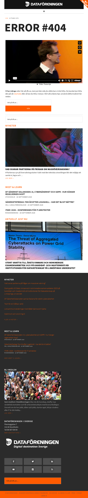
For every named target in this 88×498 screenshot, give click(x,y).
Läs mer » (9, 178)
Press (73, 493)
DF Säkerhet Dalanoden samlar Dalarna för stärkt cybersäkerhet (29, 299)
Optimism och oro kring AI (14, 314)
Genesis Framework (41, 493)
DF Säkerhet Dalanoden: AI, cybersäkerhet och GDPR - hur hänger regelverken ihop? (40, 193)
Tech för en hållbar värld (13, 304)
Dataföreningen (44, 4)
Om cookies (53, 493)
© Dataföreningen (11, 493)
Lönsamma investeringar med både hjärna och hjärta (25, 309)
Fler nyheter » (11, 320)
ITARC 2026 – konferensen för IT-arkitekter (27, 210)
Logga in (44, 496)
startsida (17, 93)
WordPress (29, 493)
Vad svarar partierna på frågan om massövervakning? (37, 169)
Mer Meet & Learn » (12, 358)
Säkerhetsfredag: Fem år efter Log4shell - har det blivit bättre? (39, 202)
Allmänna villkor (64, 493)
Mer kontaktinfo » (12, 433)
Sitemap (79, 493)
